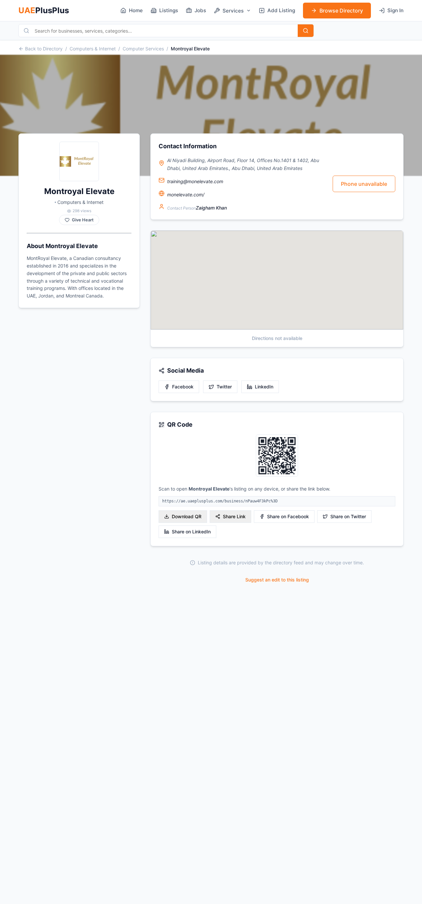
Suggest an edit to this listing (277, 579)
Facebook (183, 386)
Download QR (186, 516)
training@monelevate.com (195, 181)
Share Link (234, 516)
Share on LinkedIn (191, 531)
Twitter (224, 386)
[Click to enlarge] (277, 456)
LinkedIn (264, 386)
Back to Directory (44, 48)
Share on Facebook (288, 516)
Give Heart (83, 219)
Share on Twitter (348, 516)
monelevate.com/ (185, 194)
